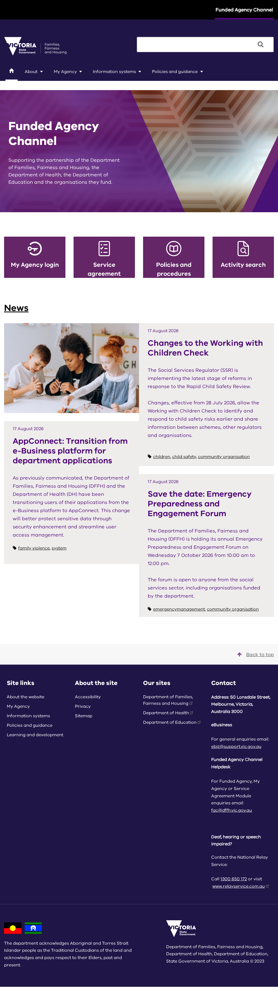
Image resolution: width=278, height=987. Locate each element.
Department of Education (170, 722)
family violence (34, 548)
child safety (184, 457)
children (161, 457)
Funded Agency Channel (244, 10)
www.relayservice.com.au (238, 886)
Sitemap (83, 716)
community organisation (224, 457)
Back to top (260, 654)
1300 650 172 (233, 879)
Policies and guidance (175, 72)
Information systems (114, 72)
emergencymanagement (179, 609)
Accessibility (88, 697)
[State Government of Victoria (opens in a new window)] (35, 46)
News (16, 308)
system (59, 548)
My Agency (65, 72)
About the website (25, 697)
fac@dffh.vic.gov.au (231, 810)
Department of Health (166, 713)
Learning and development (40, 84)
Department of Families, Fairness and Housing (168, 700)
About (31, 72)
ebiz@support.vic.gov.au (236, 747)
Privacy (83, 706)
